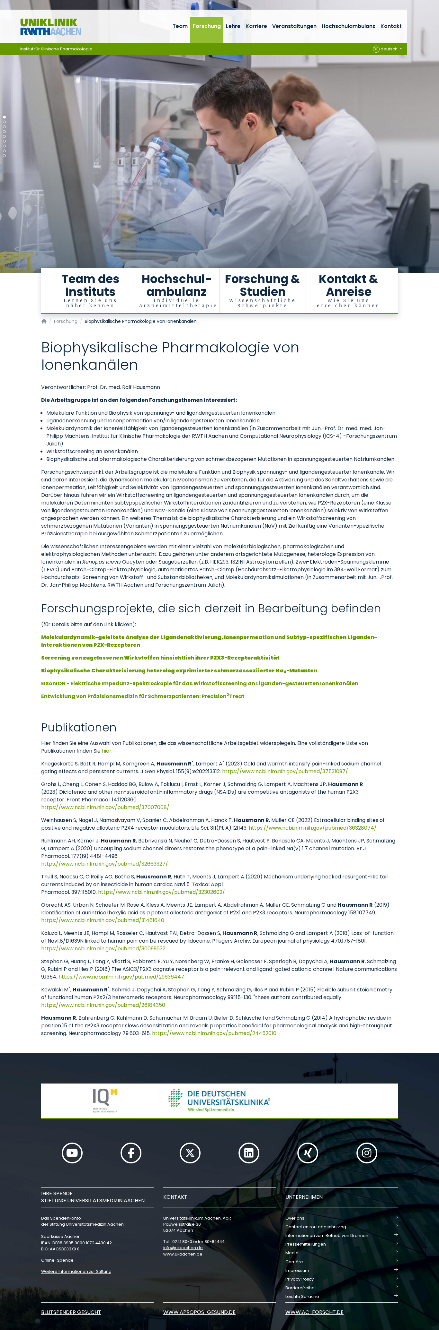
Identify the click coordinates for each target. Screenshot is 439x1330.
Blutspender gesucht (71, 1312)
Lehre (233, 26)
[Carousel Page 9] (4, 155)
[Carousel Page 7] (4, 146)
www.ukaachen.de (182, 1254)
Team (180, 26)
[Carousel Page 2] (4, 122)
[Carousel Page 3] (4, 126)
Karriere (256, 26)
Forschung (207, 26)
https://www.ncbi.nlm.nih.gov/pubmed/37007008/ (105, 807)
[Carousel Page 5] (4, 136)
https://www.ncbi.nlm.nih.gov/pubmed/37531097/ (285, 771)
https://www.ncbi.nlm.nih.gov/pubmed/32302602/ (161, 892)
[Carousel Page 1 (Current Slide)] (4, 117)
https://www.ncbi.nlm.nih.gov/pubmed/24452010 (214, 1033)
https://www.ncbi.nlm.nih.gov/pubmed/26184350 (103, 1005)
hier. (107, 751)
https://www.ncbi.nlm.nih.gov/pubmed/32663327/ (104, 864)
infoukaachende (183, 1247)
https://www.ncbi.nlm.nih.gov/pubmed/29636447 (121, 976)
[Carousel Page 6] (4, 141)
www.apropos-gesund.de (199, 1312)
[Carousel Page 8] (4, 151)
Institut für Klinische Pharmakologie (56, 49)
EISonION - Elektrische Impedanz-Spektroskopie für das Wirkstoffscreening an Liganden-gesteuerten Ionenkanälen (199, 683)
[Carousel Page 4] (4, 131)
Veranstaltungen (294, 26)
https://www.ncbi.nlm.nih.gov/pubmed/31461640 (102, 920)
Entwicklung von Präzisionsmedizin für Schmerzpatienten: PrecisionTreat (143, 696)
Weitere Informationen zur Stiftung (76, 1271)
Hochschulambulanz (348, 26)
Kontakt (391, 26)
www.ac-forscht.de (314, 1312)
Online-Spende (57, 1260)
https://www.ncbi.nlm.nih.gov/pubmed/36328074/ (313, 828)
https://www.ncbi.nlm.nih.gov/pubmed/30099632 (103, 948)
